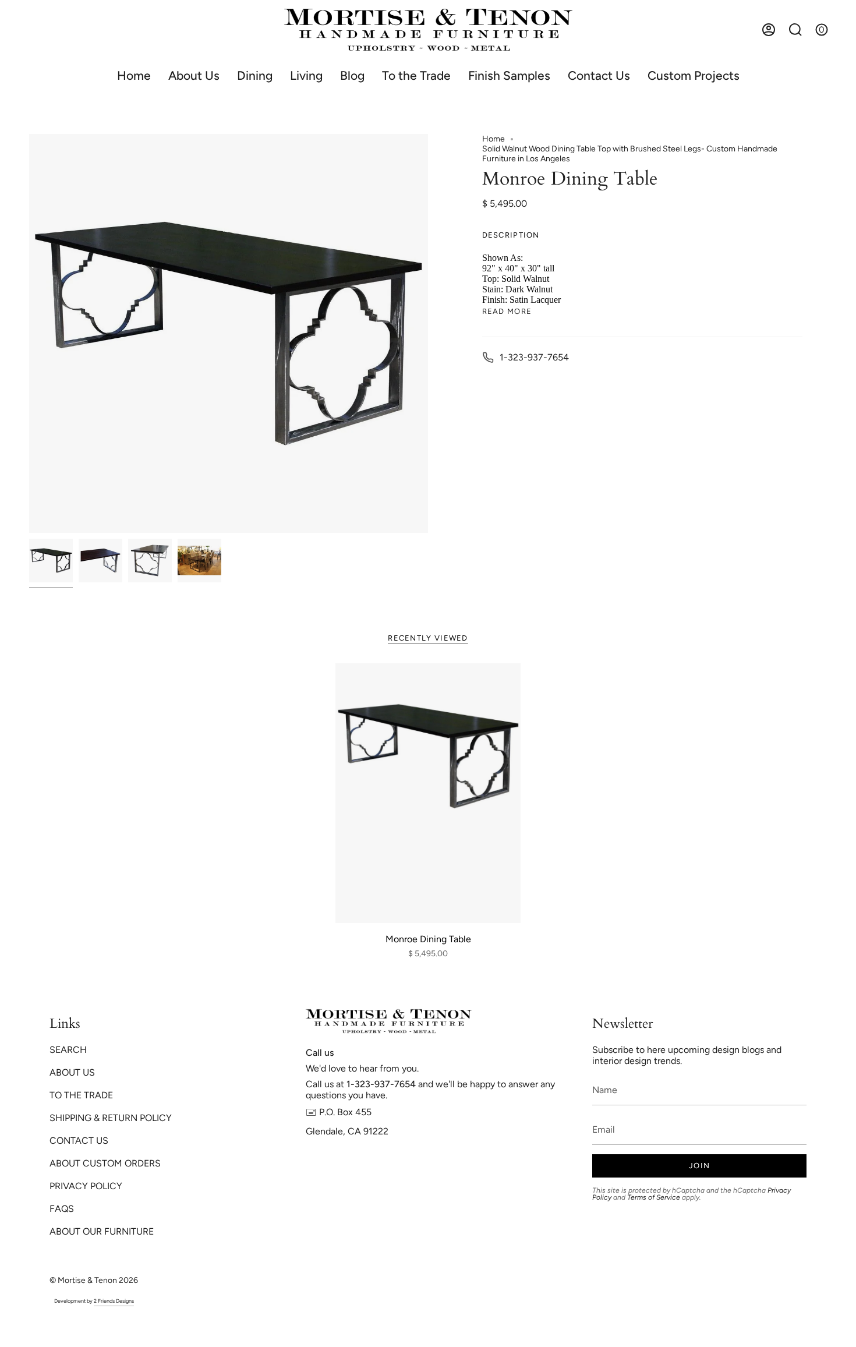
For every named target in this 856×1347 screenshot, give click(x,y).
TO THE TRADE (81, 1095)
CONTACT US (78, 1140)
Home (493, 139)
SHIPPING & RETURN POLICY (110, 1117)
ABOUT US (72, 1072)
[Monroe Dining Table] (428, 793)
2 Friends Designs (114, 1300)
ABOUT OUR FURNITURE (101, 1231)
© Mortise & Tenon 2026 (93, 1280)
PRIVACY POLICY (85, 1186)
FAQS (61, 1208)
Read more (507, 311)
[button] (254, 75)
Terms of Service (653, 1197)
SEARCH (68, 1049)
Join (699, 1165)
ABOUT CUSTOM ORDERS (105, 1163)
